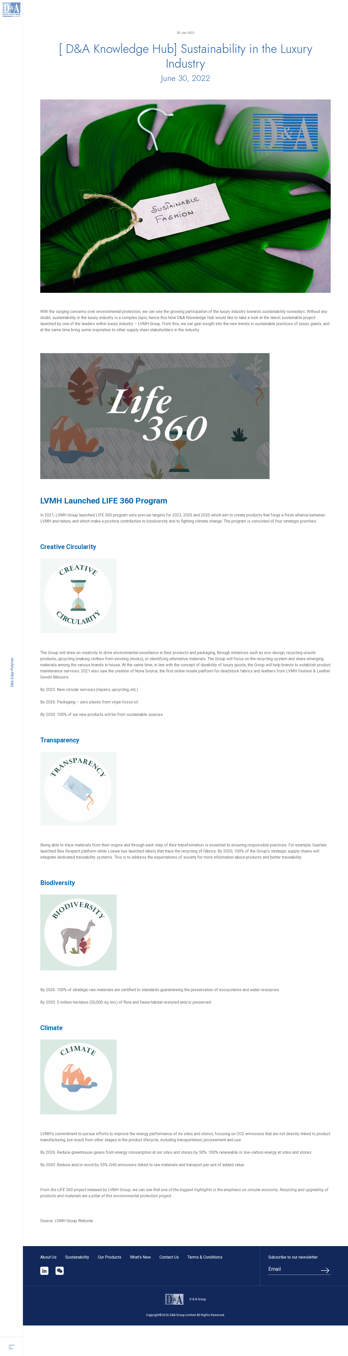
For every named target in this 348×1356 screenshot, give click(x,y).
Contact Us (169, 1257)
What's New (140, 1257)
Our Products (109, 1257)
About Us (48, 1257)
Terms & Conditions (205, 1257)
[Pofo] (11, 9)
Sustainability (77, 1257)
